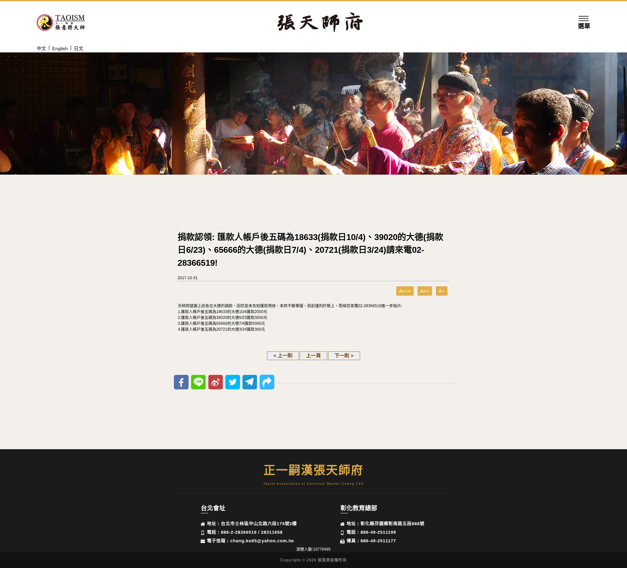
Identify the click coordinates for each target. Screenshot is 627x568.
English (60, 48)
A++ (424, 291)
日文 (78, 48)
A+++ (405, 291)
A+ (442, 291)
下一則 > (344, 355)
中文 (41, 48)
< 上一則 (282, 355)
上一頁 (313, 355)
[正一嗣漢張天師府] (61, 23)
